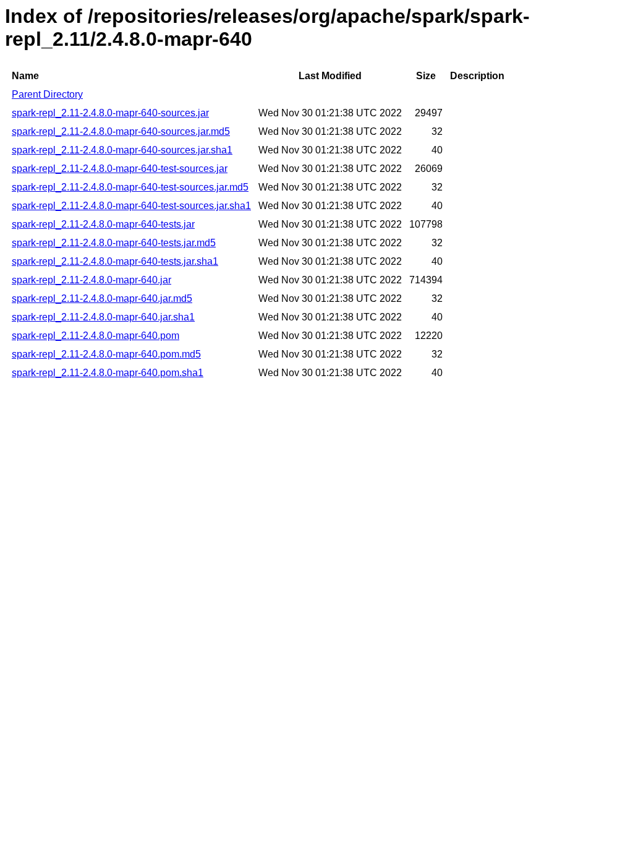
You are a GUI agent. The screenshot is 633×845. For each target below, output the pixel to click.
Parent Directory (47, 94)
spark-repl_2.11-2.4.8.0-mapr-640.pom (95, 335)
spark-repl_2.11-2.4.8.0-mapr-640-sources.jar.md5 (121, 131)
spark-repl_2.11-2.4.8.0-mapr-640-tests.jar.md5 (114, 243)
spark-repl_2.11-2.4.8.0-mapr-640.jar (91, 280)
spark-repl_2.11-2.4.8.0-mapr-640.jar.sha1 (103, 317)
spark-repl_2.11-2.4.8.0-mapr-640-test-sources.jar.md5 (130, 187)
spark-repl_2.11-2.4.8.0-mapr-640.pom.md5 (106, 354)
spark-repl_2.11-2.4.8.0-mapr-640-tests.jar (103, 224)
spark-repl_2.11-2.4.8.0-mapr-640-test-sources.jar (119, 168)
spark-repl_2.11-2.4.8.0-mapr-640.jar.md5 (102, 298)
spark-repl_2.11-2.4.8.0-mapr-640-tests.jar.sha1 (115, 261)
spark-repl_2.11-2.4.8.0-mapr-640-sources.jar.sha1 (122, 150)
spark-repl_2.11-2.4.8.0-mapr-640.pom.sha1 (107, 372)
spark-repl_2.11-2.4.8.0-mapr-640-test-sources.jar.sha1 (131, 205)
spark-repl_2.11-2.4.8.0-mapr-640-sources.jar (110, 113)
